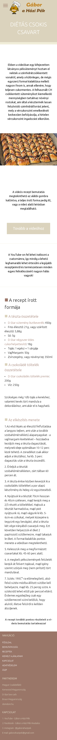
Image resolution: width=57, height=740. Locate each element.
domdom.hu (8, 704)
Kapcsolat (8, 661)
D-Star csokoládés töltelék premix (28, 376)
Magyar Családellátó (11, 685)
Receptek (7, 651)
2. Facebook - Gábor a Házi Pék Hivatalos (21, 723)
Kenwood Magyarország (14, 689)
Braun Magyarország (12, 699)
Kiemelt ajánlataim (12, 656)
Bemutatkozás (10, 647)
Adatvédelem (9, 665)
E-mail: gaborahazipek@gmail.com (18, 733)
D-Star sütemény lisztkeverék (26, 322)
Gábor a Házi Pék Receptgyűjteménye (28, 7)
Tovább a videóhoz (28, 228)
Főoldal (7, 642)
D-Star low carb (9, 694)
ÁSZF (4, 670)
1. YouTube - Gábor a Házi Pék (16, 718)
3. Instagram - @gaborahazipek (16, 728)
